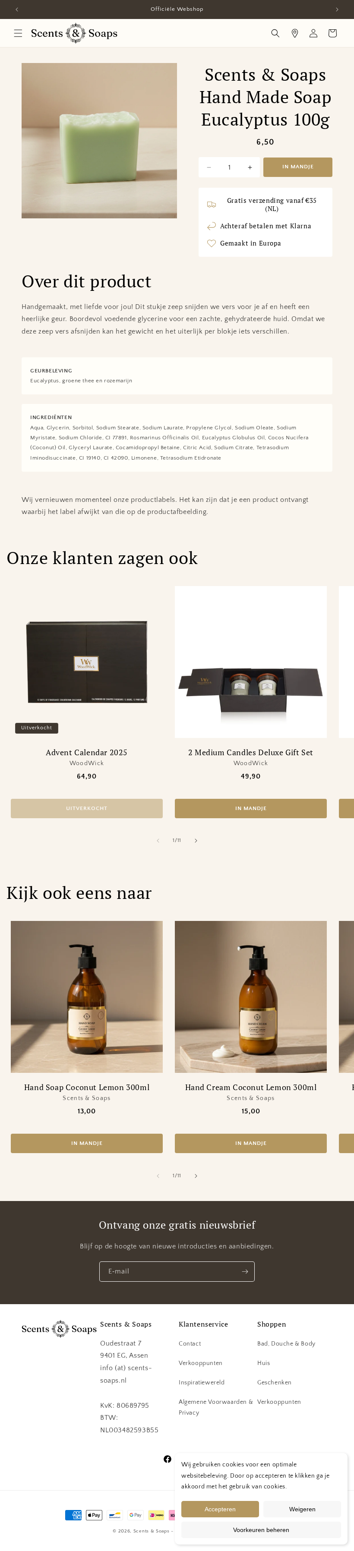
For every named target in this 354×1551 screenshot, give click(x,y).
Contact (190, 1343)
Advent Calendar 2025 (87, 752)
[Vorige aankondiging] (16, 9)
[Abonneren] (244, 1271)
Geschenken (274, 1382)
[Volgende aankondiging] (337, 9)
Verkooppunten (201, 1363)
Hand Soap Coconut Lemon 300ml (86, 1087)
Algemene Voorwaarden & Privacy (216, 1407)
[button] (18, 33)
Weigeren (302, 1509)
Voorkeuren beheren (261, 1529)
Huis (263, 1363)
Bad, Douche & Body (286, 1343)
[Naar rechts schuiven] (195, 840)
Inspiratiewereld (202, 1382)
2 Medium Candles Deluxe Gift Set (250, 752)
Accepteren (220, 1509)
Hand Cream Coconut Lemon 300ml (251, 1087)
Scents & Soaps (151, 1531)
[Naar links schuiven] (158, 840)
